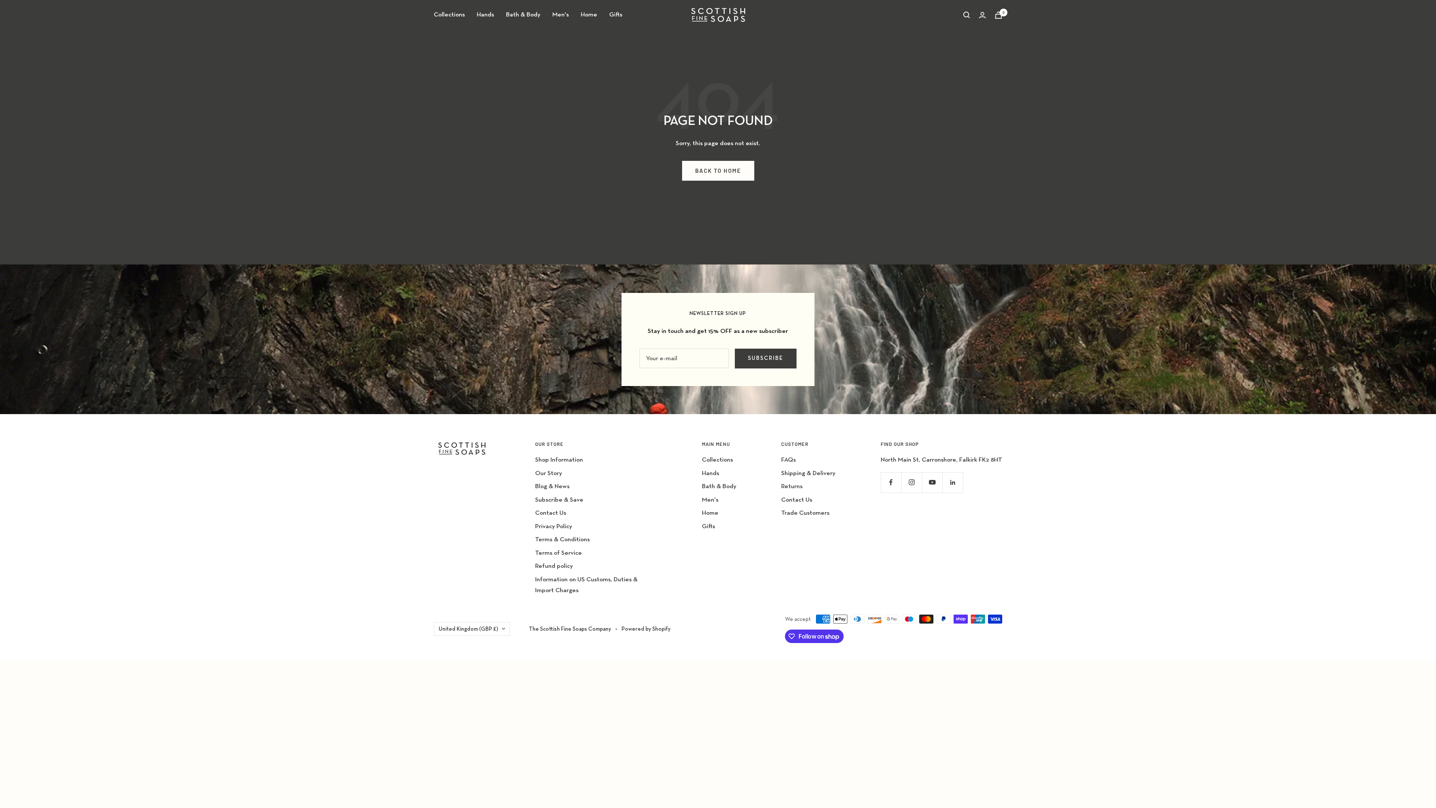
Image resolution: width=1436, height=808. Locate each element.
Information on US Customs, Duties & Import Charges (586, 585)
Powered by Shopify (646, 629)
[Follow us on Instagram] (911, 482)
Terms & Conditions (562, 539)
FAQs (788, 460)
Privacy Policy (553, 526)
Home (589, 15)
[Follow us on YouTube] (932, 482)
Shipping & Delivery (808, 473)
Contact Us (550, 513)
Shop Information (559, 460)
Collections (449, 15)
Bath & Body (523, 15)
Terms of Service (558, 553)
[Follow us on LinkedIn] (952, 482)
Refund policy (554, 566)
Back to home (718, 170)
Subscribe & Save (559, 500)
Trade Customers (805, 513)
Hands (485, 15)
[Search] (966, 15)
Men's (560, 15)
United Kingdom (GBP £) (468, 629)
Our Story (548, 473)
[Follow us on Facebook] (891, 482)
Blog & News (552, 486)
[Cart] (998, 15)
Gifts (615, 15)
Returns (792, 486)
